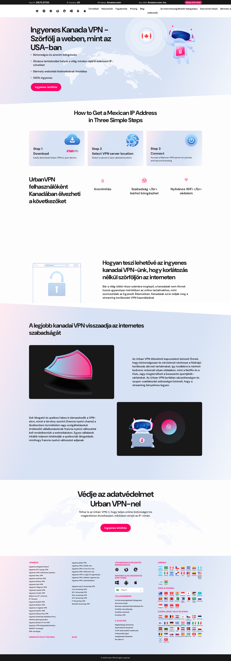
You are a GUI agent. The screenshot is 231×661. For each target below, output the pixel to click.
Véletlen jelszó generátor (38, 620)
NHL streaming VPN (79, 595)
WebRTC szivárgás (36, 628)
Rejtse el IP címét (193, 2)
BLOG (74, 637)
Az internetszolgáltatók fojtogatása (178, 8)
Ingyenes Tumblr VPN (37, 593)
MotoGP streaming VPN (81, 604)
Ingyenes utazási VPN (37, 590)
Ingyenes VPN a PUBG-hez (82, 566)
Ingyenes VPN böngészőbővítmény (42, 625)
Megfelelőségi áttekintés (124, 625)
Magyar (124, 590)
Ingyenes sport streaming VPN (83, 586)
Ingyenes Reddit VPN (37, 602)
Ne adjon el (119, 639)
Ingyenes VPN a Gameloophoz (83, 580)
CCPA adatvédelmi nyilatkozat (126, 631)
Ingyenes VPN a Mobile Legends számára (86, 578)
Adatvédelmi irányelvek (124, 628)
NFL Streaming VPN (79, 592)
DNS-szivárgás (34, 631)
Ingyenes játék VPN (79, 563)
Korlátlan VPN (120, 615)
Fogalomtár (121, 8)
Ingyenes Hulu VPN (36, 584)
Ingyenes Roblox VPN (37, 605)
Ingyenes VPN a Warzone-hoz (83, 572)
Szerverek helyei (209, 8)
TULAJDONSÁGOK (123, 596)
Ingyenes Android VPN (37, 578)
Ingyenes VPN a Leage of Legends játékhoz (86, 575)
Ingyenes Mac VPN (36, 575)
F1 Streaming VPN (78, 601)
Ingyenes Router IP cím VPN (39, 622)
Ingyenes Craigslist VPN (38, 608)
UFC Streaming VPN (79, 598)
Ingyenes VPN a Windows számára (42, 573)
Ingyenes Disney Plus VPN (38, 614)
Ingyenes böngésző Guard (39, 567)
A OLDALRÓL (121, 621)
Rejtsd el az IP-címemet (38, 596)
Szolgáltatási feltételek (123, 636)
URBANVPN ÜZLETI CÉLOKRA (42, 637)
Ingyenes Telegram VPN (38, 587)
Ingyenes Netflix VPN (37, 611)
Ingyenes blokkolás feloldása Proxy (42, 617)
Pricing (133, 8)
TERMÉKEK (33, 563)
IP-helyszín (33, 599)
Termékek (93, 8)
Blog (142, 8)
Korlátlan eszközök (122, 612)
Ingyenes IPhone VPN (37, 581)
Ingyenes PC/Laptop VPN (38, 570)
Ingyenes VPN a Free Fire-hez (83, 569)
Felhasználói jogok (122, 633)
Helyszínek (107, 8)
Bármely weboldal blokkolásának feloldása (129, 606)
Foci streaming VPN (79, 589)
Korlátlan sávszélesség (123, 609)
